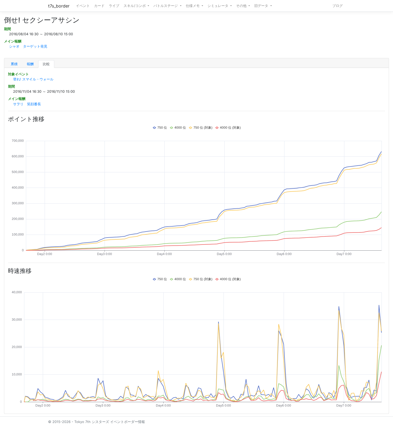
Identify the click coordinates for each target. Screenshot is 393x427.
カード (99, 6)
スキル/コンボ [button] (135, 6)
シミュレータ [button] (218, 6)
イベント (83, 6)
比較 (46, 64)
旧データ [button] (261, 6)
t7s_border (59, 6)
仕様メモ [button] (193, 6)
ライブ (114, 6)
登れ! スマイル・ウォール (33, 79)
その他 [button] (242, 6)
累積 (14, 64)
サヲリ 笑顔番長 (27, 104)
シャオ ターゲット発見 (28, 46)
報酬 (30, 64)
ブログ (337, 6)
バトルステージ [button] (166, 6)
